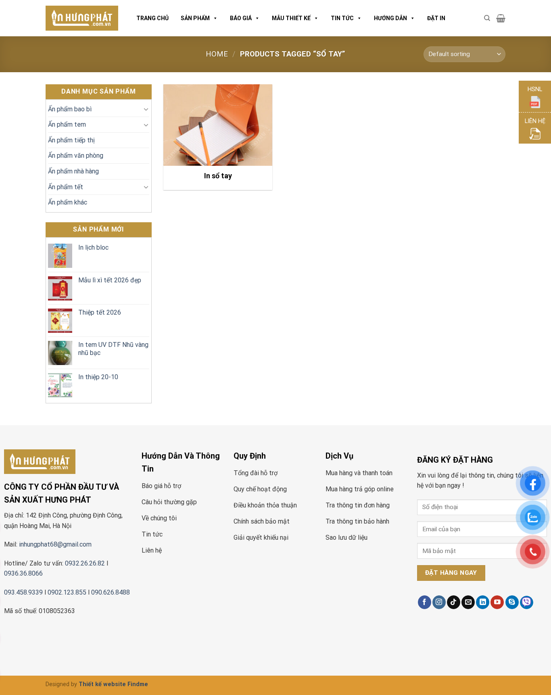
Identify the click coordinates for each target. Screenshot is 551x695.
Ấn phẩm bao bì (70, 109)
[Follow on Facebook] (424, 602)
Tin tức (342, 18)
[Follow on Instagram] (439, 602)
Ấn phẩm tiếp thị (71, 140)
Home (217, 54)
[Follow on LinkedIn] (482, 602)
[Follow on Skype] (512, 602)
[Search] (487, 18)
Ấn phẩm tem (67, 124)
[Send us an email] (468, 602)
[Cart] (500, 18)
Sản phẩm (195, 18)
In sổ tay (218, 175)
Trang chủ (152, 18)
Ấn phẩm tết (65, 187)
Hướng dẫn (390, 18)
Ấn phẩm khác (67, 202)
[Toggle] (146, 109)
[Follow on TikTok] (453, 602)
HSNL (535, 89)
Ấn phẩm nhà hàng (73, 171)
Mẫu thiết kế (291, 18)
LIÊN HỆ (535, 121)
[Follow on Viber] (526, 602)
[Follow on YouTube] (497, 602)
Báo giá (241, 18)
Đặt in (436, 18)
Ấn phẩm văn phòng (75, 155)
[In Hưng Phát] (82, 18)
